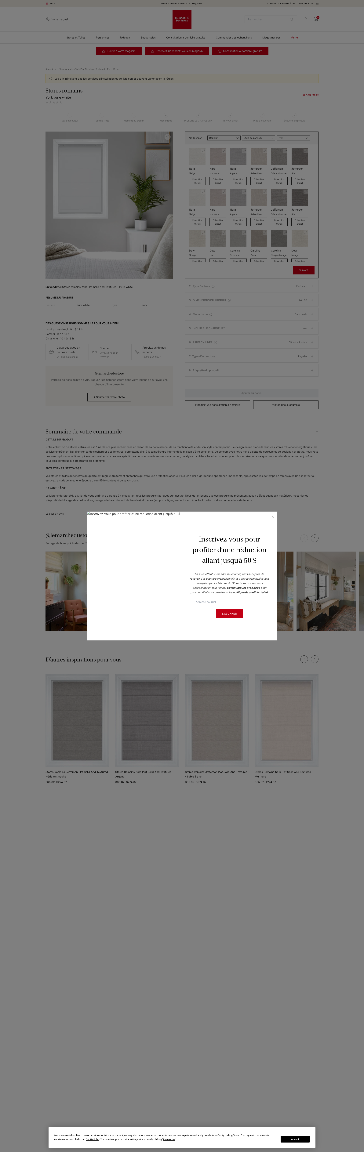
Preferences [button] (169, 1139)
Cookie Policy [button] (92, 1139)
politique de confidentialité (250, 592)
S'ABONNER (229, 613)
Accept (295, 1139)
